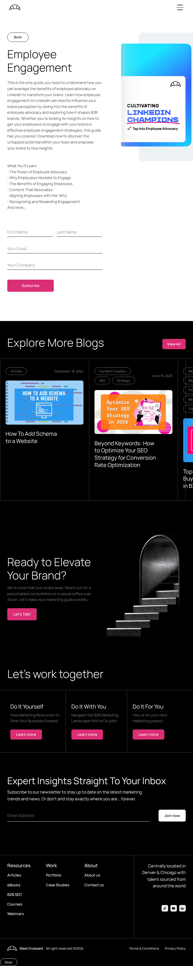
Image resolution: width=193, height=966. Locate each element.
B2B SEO (14, 894)
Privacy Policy (175, 948)
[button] (179, 7)
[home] (14, 7)
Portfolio (53, 874)
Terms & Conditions (144, 948)
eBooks (13, 884)
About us (92, 874)
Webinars (15, 913)
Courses (14, 903)
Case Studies (57, 884)
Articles (14, 874)
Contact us (94, 884)
